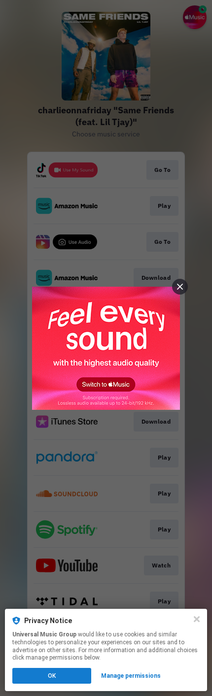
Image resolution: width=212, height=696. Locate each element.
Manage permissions (131, 675)
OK (52, 675)
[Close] (197, 619)
